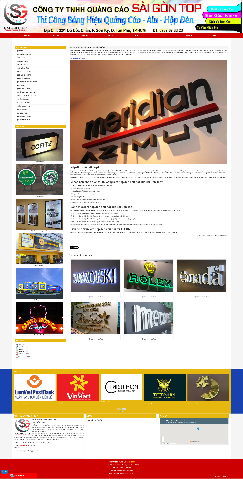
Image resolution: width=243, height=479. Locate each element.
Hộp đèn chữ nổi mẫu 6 (95, 297)
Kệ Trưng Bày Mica (24, 106)
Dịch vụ (110, 35)
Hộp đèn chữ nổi (24, 68)
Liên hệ (214, 35)
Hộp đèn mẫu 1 (39, 161)
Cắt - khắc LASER (24, 89)
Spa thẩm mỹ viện (193, 403)
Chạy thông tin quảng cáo (27, 82)
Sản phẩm (85, 35)
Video (90, 416)
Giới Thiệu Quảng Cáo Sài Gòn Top (44, 419)
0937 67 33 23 (19, 475)
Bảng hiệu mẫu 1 (39, 265)
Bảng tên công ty (24, 116)
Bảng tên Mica (23, 109)
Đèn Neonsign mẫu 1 (39, 334)
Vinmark (60, 403)
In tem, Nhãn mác (24, 120)
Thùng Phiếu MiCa (24, 102)
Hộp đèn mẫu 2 (39, 196)
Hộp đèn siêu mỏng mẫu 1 (39, 231)
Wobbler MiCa (23, 113)
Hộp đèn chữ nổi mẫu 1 (148, 339)
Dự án (136, 35)
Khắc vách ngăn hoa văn (26, 92)
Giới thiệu (56, 35)
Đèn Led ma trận (24, 78)
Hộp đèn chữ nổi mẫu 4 (201, 297)
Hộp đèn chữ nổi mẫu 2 (95, 339)
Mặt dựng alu (23, 61)
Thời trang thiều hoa (107, 402)
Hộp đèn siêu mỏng (24, 54)
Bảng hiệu (21, 58)
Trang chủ (26, 35)
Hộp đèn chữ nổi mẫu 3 (77, 58)
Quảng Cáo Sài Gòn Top (26, 416)
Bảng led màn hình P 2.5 (95, 420)
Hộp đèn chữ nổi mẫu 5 (148, 297)
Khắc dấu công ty (24, 99)
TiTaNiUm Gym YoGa (150, 403)
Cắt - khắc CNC (23, 85)
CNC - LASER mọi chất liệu (27, 96)
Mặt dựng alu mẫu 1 (39, 300)
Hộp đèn (21, 51)
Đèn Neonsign (23, 64)
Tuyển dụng (188, 35)
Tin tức (162, 35)
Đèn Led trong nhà (24, 71)
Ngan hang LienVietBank (21, 403)
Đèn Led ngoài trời (24, 75)
